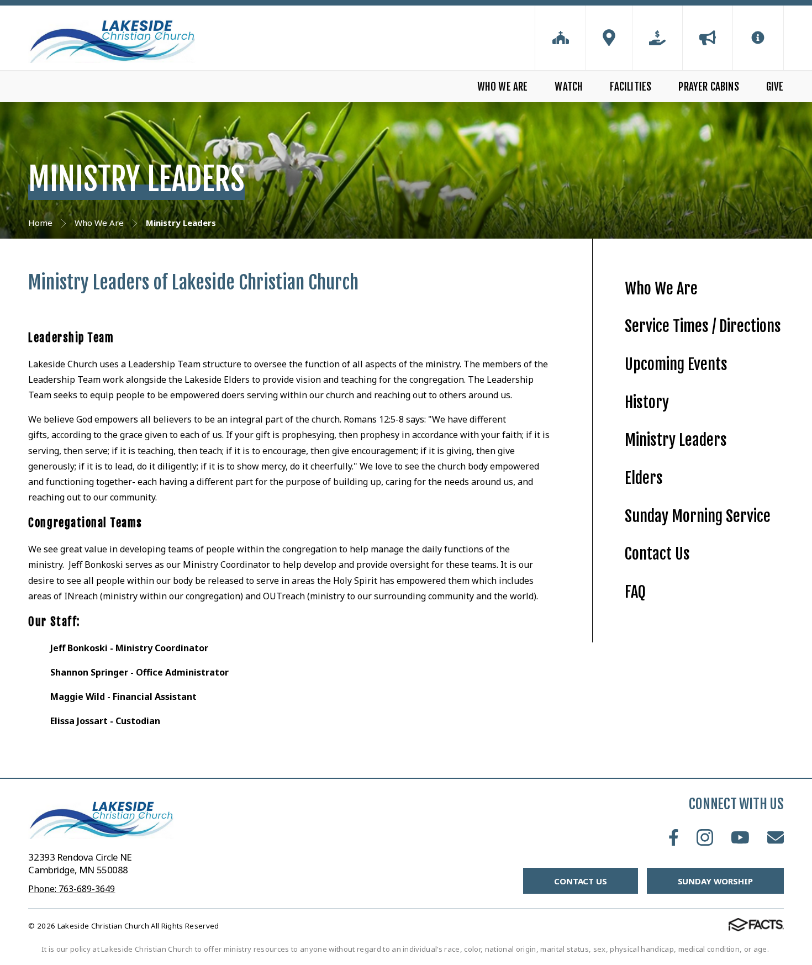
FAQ (635, 592)
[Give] (657, 38)
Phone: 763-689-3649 (71, 889)
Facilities (630, 86)
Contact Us (657, 553)
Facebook (673, 837)
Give (774, 86)
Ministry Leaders (676, 440)
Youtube (740, 837)
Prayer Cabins (708, 86)
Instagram (705, 837)
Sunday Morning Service (698, 516)
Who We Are (502, 86)
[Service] (560, 38)
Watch (569, 86)
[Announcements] (707, 38)
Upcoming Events (676, 364)
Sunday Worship (715, 881)
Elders (644, 478)
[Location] (609, 38)
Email (775, 837)
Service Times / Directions (703, 326)
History (647, 402)
